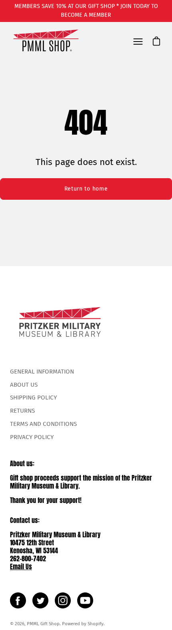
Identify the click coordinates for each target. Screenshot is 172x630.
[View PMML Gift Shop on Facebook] (18, 600)
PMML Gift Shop (43, 623)
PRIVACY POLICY (32, 437)
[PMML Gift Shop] (46, 41)
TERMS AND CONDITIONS (43, 423)
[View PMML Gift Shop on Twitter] (40, 600)
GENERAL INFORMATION (42, 371)
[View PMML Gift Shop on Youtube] (85, 600)
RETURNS (22, 410)
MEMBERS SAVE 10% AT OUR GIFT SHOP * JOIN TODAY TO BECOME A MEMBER (86, 10)
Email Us (21, 566)
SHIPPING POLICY (33, 397)
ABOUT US (24, 384)
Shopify (96, 623)
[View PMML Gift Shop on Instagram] (63, 600)
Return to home (86, 188)
